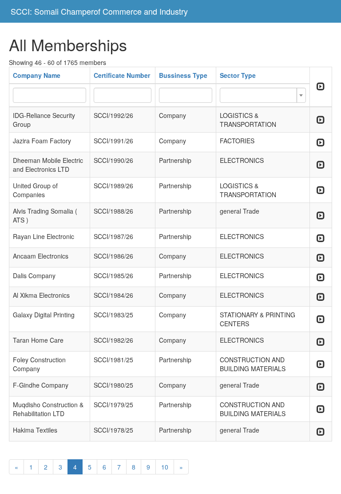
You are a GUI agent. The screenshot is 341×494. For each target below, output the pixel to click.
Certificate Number (122, 75)
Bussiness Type (183, 75)
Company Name (36, 75)
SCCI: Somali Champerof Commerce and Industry (99, 11)
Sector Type (238, 75)
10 (164, 466)
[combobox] (263, 95)
